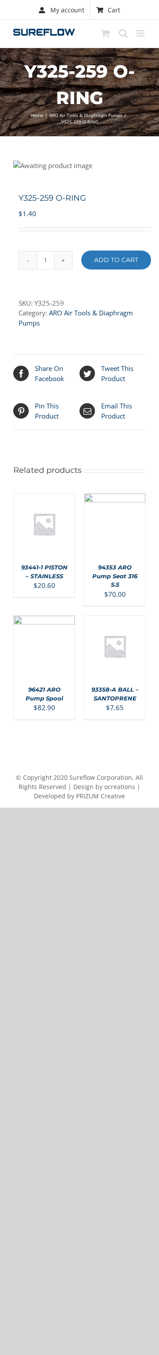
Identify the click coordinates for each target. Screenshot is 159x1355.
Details (48, 530)
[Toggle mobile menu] (141, 33)
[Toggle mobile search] (123, 33)
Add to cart (116, 260)
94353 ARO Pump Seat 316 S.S (114, 576)
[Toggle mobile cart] (105, 33)
